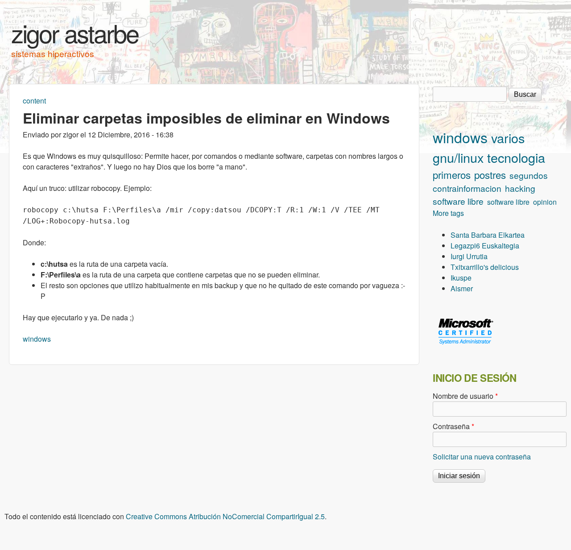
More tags (448, 213)
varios (508, 137)
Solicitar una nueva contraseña (482, 456)
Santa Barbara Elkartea (488, 235)
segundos (528, 175)
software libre (458, 201)
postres (490, 174)
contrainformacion (467, 188)
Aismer (462, 288)
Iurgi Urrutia (469, 256)
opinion (545, 202)
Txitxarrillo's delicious (485, 267)
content (34, 100)
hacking (520, 188)
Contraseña (453, 426)
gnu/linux (458, 157)
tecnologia (516, 157)
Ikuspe (461, 278)
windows (37, 339)
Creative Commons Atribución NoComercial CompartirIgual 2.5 (225, 516)
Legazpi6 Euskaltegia (485, 245)
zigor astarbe (74, 32)
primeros (452, 174)
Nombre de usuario (465, 396)
